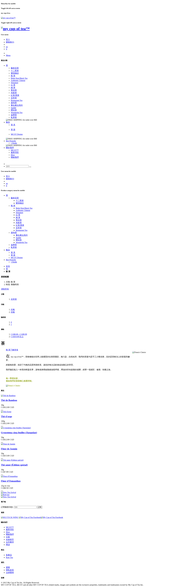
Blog (13, 155)
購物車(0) (10, 42)
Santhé (13, 108)
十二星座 (15, 71)
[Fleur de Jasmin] (8, 444)
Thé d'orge (6, 416)
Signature (14, 83)
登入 (8, 39)
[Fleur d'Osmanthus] (9, 476)
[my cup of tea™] (8, 18)
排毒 (13, 312)
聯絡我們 (15, 157)
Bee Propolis (11, 141)
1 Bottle (14, 143)
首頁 (8, 266)
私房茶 (14, 117)
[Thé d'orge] (6, 412)
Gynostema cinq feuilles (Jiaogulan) (19, 432)
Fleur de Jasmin (9, 449)
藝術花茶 (15, 68)
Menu (8, 55)
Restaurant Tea (16, 100)
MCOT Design (17, 134)
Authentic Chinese (18, 80)
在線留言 (10, 539)
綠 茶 (13, 88)
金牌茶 (14, 115)
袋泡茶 (14, 103)
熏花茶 (14, 90)
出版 (8, 537)
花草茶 (14, 98)
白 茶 (13, 85)
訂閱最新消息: (7, 507)
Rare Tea (9, 557)
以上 (17, 337)
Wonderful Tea (16, 112)
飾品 (8, 122)
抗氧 (13, 309)
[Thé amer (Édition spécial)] (12, 460)
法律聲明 (10, 573)
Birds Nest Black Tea (19, 78)
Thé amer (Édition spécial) (14, 465)
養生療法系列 (17, 105)
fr (6, 49)
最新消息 (15, 152)
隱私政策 (10, 570)
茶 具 (13, 125)
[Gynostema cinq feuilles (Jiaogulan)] (16, 428)
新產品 (9, 555)
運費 (8, 567)
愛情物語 (15, 73)
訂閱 (39, 507)
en (7, 47)
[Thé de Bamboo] (8, 396)
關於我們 (10, 148)
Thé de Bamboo (9, 400)
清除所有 (5, 289)
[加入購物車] (2, 410)
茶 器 (13, 130)
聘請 (8, 545)
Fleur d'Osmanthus (11, 481)
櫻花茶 (14, 110)
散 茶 (13, 76)
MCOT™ (15, 150)
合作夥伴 (10, 542)
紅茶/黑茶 (15, 95)
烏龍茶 (14, 93)
